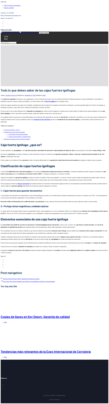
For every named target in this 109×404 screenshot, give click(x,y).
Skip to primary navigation (12, 5)
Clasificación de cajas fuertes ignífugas (14, 132)
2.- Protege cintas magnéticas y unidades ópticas (19, 136)
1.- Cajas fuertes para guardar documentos (17, 134)
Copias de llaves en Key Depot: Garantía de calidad (35, 316)
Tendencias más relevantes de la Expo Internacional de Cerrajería (46, 351)
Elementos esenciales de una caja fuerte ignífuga (17, 139)
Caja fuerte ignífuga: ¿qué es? (12, 130)
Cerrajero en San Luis (11, 95)
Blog (44, 95)
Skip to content (9, 8)
